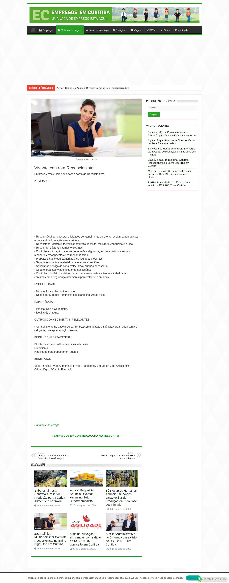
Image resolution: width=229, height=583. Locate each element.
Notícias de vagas (71, 30)
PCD (152, 30)
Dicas (166, 30)
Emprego (47, 30)
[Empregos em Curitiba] (115, 15)
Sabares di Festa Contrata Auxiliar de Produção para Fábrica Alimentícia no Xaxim (49, 496)
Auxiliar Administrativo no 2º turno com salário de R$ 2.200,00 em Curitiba (121, 539)
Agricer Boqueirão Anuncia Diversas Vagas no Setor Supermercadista (92, 88)
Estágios (120, 30)
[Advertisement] (114, 62)
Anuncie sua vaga (99, 30)
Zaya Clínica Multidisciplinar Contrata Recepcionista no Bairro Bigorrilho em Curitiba (50, 539)
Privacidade (181, 30)
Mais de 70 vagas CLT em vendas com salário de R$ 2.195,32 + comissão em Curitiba (85, 539)
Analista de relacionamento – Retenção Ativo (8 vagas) (53, 455)
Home (33, 29)
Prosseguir (193, 578)
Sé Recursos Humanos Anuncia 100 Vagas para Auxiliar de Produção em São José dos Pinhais (121, 497)
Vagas (137, 30)
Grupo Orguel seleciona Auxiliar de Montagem (118, 455)
